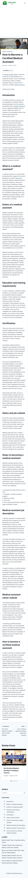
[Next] (23, 764)
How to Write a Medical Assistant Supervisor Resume (21, 731)
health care (18, 178)
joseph (5, 65)
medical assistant (9, 74)
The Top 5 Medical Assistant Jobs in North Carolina (7, 731)
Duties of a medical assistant (15, 807)
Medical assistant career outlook (16, 828)
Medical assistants (19, 106)
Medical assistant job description (16, 825)
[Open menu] (24, 3)
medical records (16, 141)
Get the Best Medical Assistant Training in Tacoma (11, 770)
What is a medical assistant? (15, 804)
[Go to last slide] (4, 764)
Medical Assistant (7, 51)
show (10, 70)
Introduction (10, 801)
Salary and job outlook (13, 817)
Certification (10, 815)
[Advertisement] (14, 21)
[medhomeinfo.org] (9, 3)
